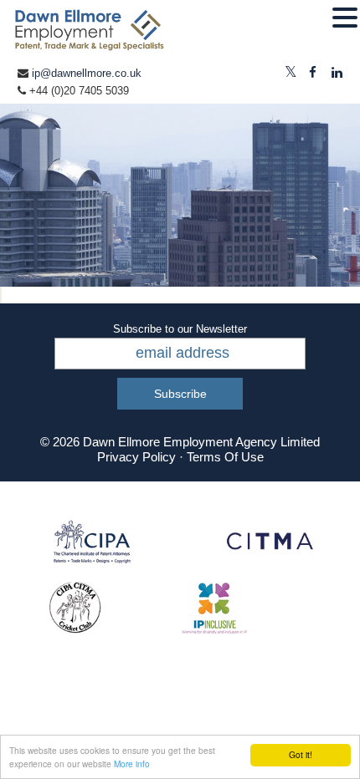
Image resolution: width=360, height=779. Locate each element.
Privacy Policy (136, 457)
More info (132, 763)
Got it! (300, 754)
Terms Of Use (225, 457)
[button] (344, 18)
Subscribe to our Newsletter (180, 329)
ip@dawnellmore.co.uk (86, 73)
